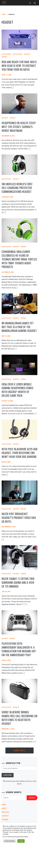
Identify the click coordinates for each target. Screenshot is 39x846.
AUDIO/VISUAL (17, 54)
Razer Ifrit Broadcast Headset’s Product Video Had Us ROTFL (19, 517)
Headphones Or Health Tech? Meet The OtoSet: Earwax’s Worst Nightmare (19, 127)
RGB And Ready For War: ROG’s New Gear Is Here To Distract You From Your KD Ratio (19, 66)
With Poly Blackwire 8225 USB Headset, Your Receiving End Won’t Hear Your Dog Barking (19, 453)
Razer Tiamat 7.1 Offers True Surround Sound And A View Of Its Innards (18, 582)
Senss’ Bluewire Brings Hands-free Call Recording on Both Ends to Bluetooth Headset (19, 718)
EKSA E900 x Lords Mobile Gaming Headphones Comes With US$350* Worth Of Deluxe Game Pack (17, 390)
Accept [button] (21, 841)
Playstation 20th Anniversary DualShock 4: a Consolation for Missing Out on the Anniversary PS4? (19, 649)
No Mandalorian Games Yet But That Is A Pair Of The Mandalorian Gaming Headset (19, 327)
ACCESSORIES (6, 54)
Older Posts (19, 750)
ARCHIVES (5, 812)
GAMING (23, 246)
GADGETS (27, 54)
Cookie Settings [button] (10, 841)
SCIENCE (12, 118)
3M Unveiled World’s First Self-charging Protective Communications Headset (17, 188)
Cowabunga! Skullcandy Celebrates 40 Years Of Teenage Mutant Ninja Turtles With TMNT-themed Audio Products (19, 259)
